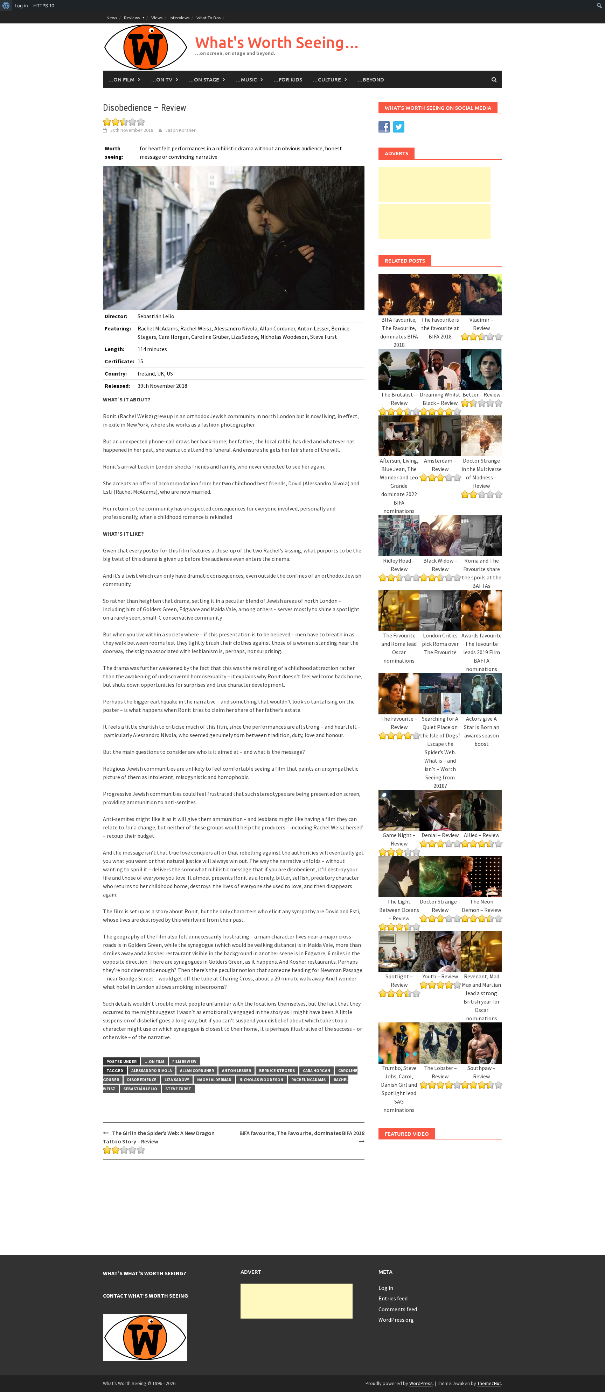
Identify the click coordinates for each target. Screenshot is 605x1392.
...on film (154, 1061)
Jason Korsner (180, 130)
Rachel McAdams (308, 1079)
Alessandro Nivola (151, 1070)
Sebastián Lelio (140, 1088)
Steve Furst (178, 1088)
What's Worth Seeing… (277, 42)
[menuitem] (6, 5)
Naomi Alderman (214, 1079)
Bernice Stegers (277, 1070)
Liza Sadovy (177, 1079)
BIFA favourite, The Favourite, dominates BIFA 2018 (301, 1132)
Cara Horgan (316, 1070)
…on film (121, 79)
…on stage (204, 79)
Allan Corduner (197, 1070)
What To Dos (208, 17)
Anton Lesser (236, 1070)
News (111, 17)
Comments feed (397, 1309)
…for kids (287, 79)
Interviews (179, 17)
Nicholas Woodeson (261, 1079)
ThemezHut (489, 1383)
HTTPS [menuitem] (43, 5)
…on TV (161, 79)
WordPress (421, 1383)
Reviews (132, 17)
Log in (385, 1287)
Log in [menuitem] (21, 5)
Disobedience (142, 1079)
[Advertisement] (434, 184)
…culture (327, 79)
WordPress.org (396, 1319)
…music (246, 79)
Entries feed (393, 1298)
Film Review (184, 1061)
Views (156, 17)
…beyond (370, 79)
